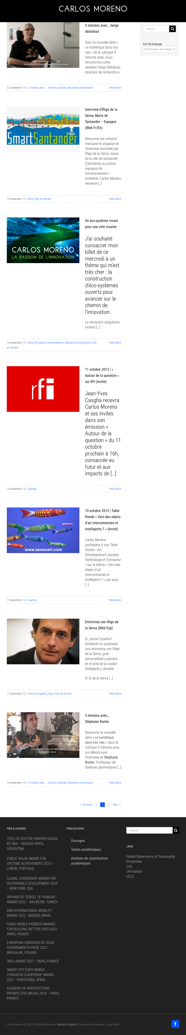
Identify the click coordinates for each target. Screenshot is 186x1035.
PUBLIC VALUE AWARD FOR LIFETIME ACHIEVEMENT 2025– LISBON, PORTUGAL (30, 863)
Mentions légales (66, 1024)
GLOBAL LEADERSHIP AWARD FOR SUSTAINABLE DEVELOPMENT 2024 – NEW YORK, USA (32, 883)
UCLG (130, 876)
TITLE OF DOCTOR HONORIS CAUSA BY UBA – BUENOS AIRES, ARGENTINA (32, 844)
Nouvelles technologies (80, 87)
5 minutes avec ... (37, 87)
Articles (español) (37, 693)
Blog (30, 198)
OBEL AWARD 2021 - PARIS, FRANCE (33, 961)
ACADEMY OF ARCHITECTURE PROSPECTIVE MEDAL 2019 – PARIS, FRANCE (33, 993)
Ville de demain (42, 198)
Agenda (32, 488)
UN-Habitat (134, 871)
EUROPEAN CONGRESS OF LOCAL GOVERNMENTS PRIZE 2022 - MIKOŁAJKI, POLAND (31, 948)
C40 (129, 866)
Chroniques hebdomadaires (49, 342)
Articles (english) (57, 87)
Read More (115, 87)
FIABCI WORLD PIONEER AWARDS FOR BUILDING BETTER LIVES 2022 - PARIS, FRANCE (33, 929)
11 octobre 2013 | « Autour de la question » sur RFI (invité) (102, 375)
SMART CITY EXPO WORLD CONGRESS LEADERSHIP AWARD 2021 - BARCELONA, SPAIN (30, 975)
